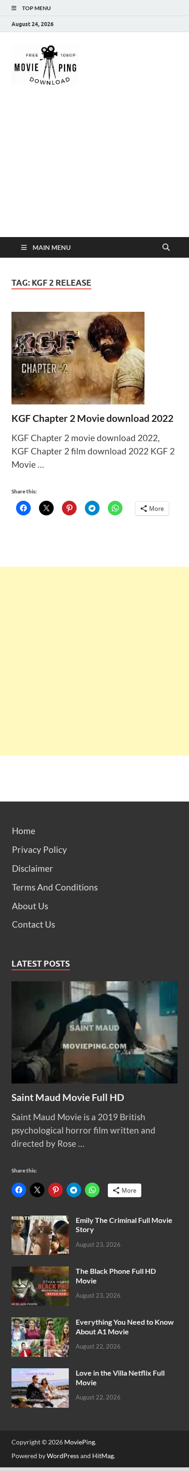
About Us (30, 906)
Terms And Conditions (55, 887)
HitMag (103, 1456)
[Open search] (166, 247)
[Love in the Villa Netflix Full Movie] (40, 1374)
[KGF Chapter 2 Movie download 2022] (94, 358)
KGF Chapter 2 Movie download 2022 (92, 418)
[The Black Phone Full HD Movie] (40, 1272)
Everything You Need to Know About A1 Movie (125, 1326)
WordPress (63, 1456)
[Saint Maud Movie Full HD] (94, 987)
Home (23, 830)
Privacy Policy (39, 849)
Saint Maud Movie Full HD (67, 1097)
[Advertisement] (94, 169)
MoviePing (79, 1442)
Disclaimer (32, 868)
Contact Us (33, 924)
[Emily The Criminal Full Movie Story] (40, 1222)
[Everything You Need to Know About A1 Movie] (40, 1323)
